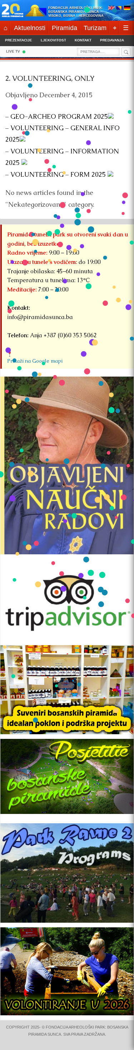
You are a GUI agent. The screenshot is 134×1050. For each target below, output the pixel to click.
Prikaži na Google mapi (35, 360)
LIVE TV (13, 51)
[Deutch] (127, 8)
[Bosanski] (119, 8)
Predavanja (112, 40)
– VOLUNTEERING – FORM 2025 (56, 174)
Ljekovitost (53, 40)
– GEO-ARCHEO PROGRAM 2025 (56, 116)
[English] (111, 8)
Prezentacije (18, 40)
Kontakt (83, 40)
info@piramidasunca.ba (40, 317)
